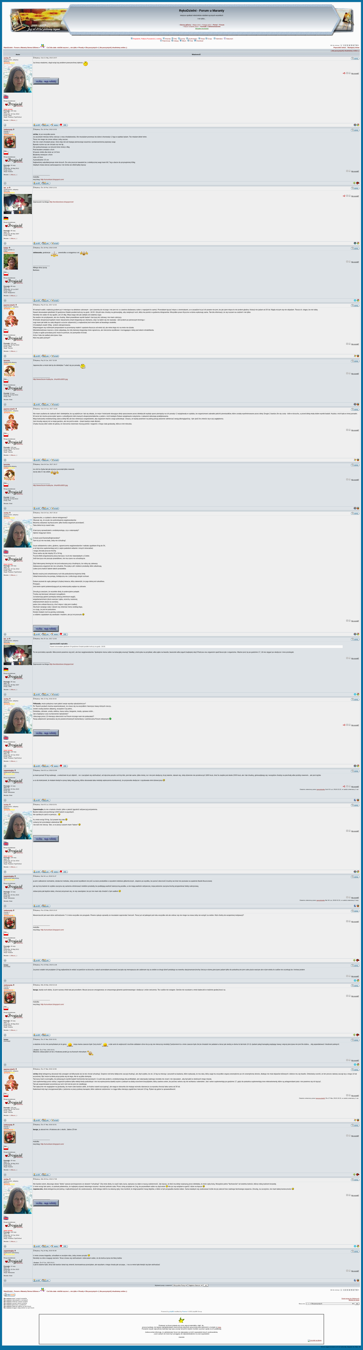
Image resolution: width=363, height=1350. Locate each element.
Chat (191, 41)
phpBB (171, 1311)
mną (219, 1327)
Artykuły (168, 39)
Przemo (184, 1311)
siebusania (8, 130)
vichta (6, 58)
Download (199, 41)
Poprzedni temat (340, 47)
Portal (215, 25)
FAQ (175, 39)
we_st (6, 188)
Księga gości (206, 25)
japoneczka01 (9, 305)
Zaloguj (176, 41)
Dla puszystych (91, 47)
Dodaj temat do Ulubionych (350, 1298)
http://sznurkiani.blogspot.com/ (52, 180)
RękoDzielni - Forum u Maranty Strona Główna (21, 47)
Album (184, 41)
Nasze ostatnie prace (191, 26)
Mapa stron (197, 25)
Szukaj (182, 39)
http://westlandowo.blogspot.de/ (61, 202)
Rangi (203, 39)
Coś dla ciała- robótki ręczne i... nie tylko (61, 47)
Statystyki (229, 39)
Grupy (210, 39)
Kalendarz (219, 39)
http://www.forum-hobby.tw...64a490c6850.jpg (50, 379)
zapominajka (9, 771)
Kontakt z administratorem (210, 26)
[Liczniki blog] (314, 1340)
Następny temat (353, 47)
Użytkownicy (192, 39)
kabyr (6, 248)
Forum (221, 25)
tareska (7, 361)
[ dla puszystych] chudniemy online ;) (113, 47)
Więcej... (14, 120)
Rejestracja (166, 41)
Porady (81, 47)
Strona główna (185, 25)
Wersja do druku (354, 1300)
